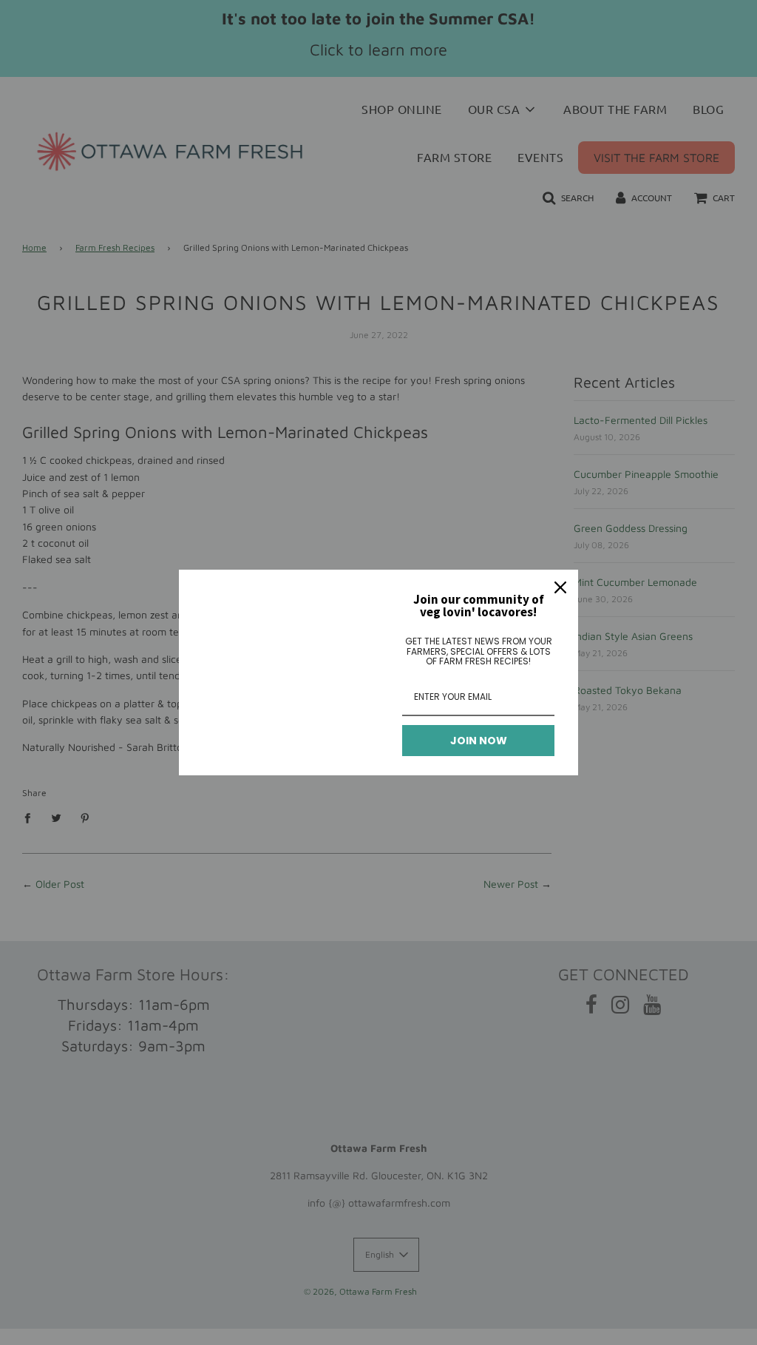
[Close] (560, 587)
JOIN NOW (478, 740)
